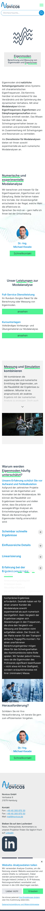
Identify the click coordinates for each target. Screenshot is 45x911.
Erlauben (33, 891)
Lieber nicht (12, 891)
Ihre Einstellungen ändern (29, 897)
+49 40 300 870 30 (15, 810)
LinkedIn (10, 832)
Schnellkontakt (22, 253)
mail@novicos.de (15, 816)
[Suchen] (41, 12)
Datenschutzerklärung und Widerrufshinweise (20, 904)
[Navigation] (41, 5)
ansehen (23, 311)
